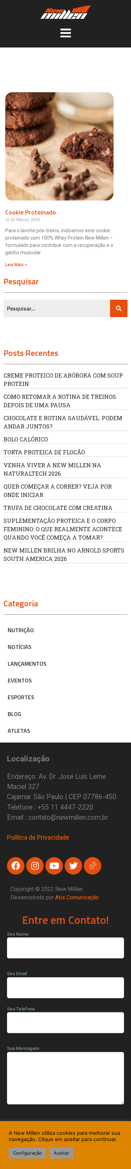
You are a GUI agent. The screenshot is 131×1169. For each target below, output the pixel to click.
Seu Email (17, 973)
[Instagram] (35, 866)
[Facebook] (15, 866)
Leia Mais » (16, 264)
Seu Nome (18, 934)
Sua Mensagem (23, 1048)
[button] (65, 33)
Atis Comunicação (77, 897)
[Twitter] (73, 866)
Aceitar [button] (61, 1153)
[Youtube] (54, 866)
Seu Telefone (21, 1008)
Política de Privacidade (38, 837)
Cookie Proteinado (30, 212)
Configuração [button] (27, 1153)
